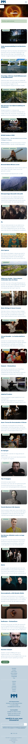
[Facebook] (12, 731)
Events (14, 684)
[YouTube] (15, 731)
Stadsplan (14, 686)
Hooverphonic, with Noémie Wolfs (14, 589)
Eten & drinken (14, 673)
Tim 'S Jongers (14, 475)
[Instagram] (14, 731)
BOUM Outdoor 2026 (14, 131)
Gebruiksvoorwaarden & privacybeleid (13, 737)
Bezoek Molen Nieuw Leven (14, 161)
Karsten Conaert (14, 645)
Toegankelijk (14, 676)
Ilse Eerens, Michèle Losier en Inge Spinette (14, 532)
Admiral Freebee (14, 390)
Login (14, 742)
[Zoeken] (23, 2)
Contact (14, 691)
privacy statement (21, 727)
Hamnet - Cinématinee (14, 362)
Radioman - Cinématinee (14, 617)
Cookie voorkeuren (13, 740)
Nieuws (14, 683)
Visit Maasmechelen (3, 2)
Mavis (14, 561)
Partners (14, 689)
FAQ (14, 678)
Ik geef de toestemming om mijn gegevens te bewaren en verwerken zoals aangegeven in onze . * (14, 727)
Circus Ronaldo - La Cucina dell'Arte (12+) (14, 333)
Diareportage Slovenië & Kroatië (14, 190)
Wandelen (14, 668)
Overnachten (14, 674)
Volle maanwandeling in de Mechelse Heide (14, 43)
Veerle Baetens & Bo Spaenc (14, 503)
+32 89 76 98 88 (14, 705)
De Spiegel (14, 446)
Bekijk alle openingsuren (14, 715)
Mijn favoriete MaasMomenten (2, 6)
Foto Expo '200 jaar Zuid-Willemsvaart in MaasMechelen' (14, 72)
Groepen (14, 670)
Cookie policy (13, 738)
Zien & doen (14, 671)
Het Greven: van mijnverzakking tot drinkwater (14, 102)
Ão (14, 218)
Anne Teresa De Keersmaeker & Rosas (14, 418)
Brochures (14, 687)
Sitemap (13, 741)
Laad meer (5, 662)
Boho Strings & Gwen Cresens (14, 304)
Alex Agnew (14, 246)
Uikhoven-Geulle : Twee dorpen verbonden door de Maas (14, 275)
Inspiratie (14, 681)
